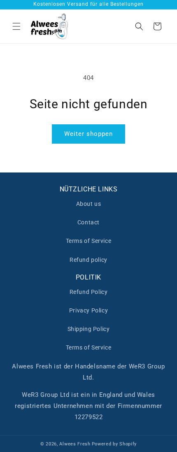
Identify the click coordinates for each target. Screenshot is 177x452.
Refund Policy (89, 292)
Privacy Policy (88, 310)
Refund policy (88, 259)
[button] (16, 26)
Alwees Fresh (74, 444)
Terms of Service (89, 241)
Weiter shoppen (88, 133)
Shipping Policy (89, 329)
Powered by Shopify (114, 444)
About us (88, 203)
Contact (88, 222)
